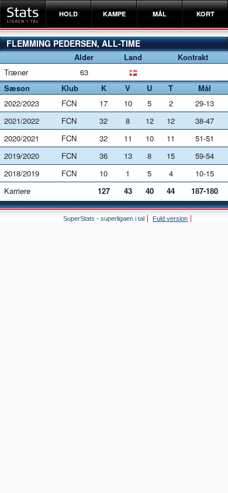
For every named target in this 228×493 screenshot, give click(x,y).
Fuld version (170, 218)
